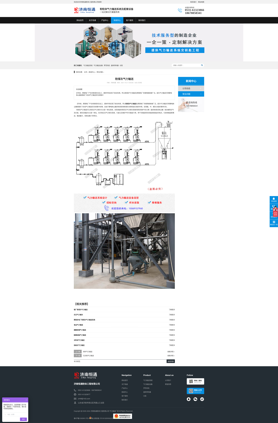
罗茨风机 (107, 65)
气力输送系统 (88, 65)
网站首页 (125, 380)
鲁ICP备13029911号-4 (81, 418)
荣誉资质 (168, 384)
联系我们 (193, 2)
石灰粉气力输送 (88, 355)
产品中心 (125, 388)
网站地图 (201, 2)
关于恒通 (125, 384)
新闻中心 (92, 72)
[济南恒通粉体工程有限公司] (85, 10)
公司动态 (186, 88)
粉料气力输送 (87, 351)
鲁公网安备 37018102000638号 (102, 418)
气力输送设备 (98, 65)
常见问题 (100, 72)
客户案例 (125, 396)
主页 (85, 72)
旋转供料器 (115, 65)
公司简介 (168, 380)
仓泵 (121, 65)
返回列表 (171, 361)
